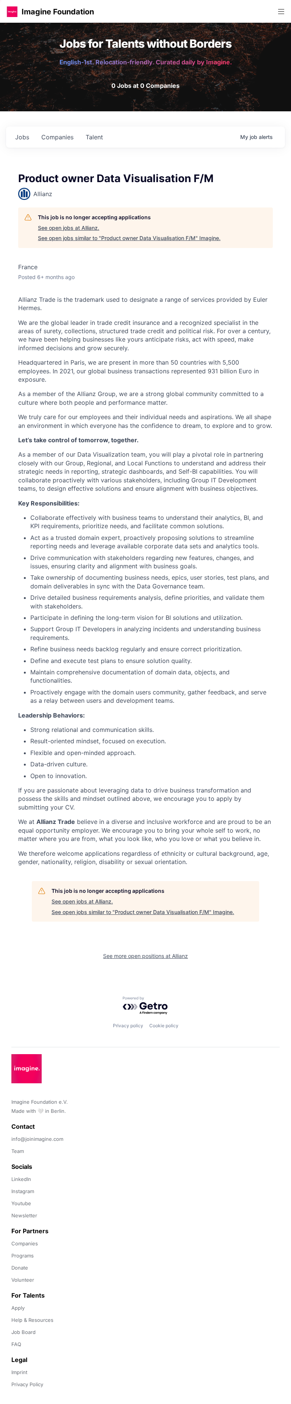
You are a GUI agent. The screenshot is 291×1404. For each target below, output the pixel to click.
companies (57, 137)
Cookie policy (163, 1025)
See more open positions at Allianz (145, 956)
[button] (12, 11)
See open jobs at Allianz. (68, 228)
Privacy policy (128, 1025)
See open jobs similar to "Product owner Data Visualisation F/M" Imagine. (129, 238)
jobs (22, 137)
